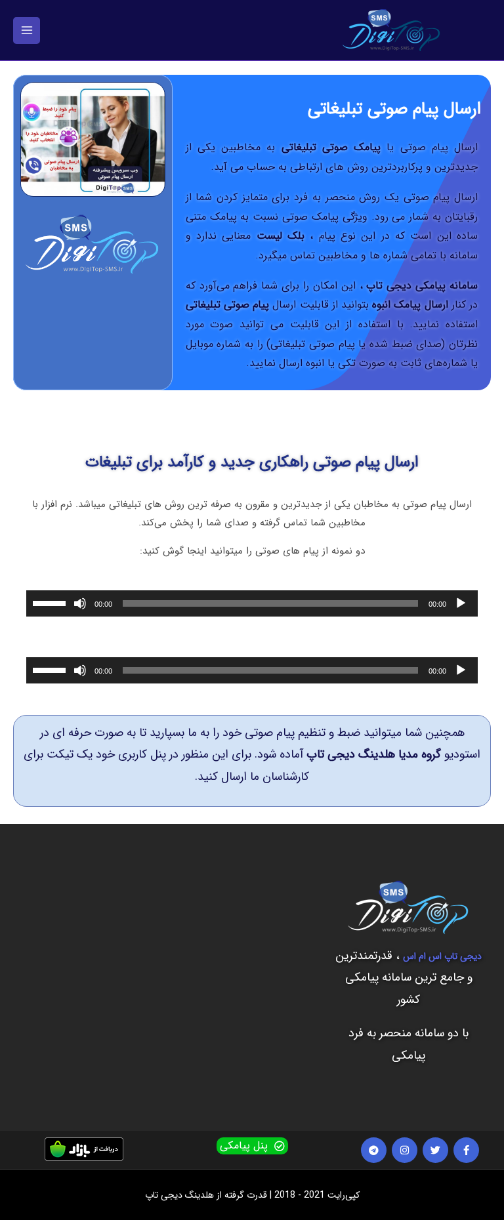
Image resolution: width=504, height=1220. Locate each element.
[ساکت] (80, 603)
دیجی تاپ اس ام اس (442, 956)
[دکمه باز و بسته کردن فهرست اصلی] (26, 30)
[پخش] (460, 603)
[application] (252, 603)
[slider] (51, 602)
